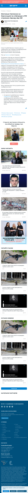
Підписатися (5, 418)
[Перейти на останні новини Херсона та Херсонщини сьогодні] (14, 6)
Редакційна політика (6, 437)
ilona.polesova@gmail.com (7, 447)
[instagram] (4, 407)
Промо (17, 430)
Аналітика (18, 426)
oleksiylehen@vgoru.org (7, 457)
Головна (3, 11)
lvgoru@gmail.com (5, 450)
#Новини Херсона (6, 114)
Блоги (16, 432)
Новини (9, 11)
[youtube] (7, 407)
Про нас (4, 435)
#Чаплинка (17, 113)
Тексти (16, 424)
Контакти (17, 435)
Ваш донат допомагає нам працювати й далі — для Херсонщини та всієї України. (13, 2)
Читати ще (14, 388)
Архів (16, 434)
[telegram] (10, 407)
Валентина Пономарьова (11, 21)
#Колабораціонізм (16, 114)
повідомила (7, 96)
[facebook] (2, 407)
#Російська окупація (6, 116)
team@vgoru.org (5, 451)
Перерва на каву (6, 430)
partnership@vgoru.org (6, 455)
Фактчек (5, 427)
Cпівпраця (4, 439)
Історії (4, 426)
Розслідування (19, 427)
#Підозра (23, 113)
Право (4, 429)
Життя (4, 432)
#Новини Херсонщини (7, 113)
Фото (17, 429)
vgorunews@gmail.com (6, 448)
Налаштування (21, 491)
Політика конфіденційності (21, 437)
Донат (13, 143)
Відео (3, 434)
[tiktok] (12, 407)
